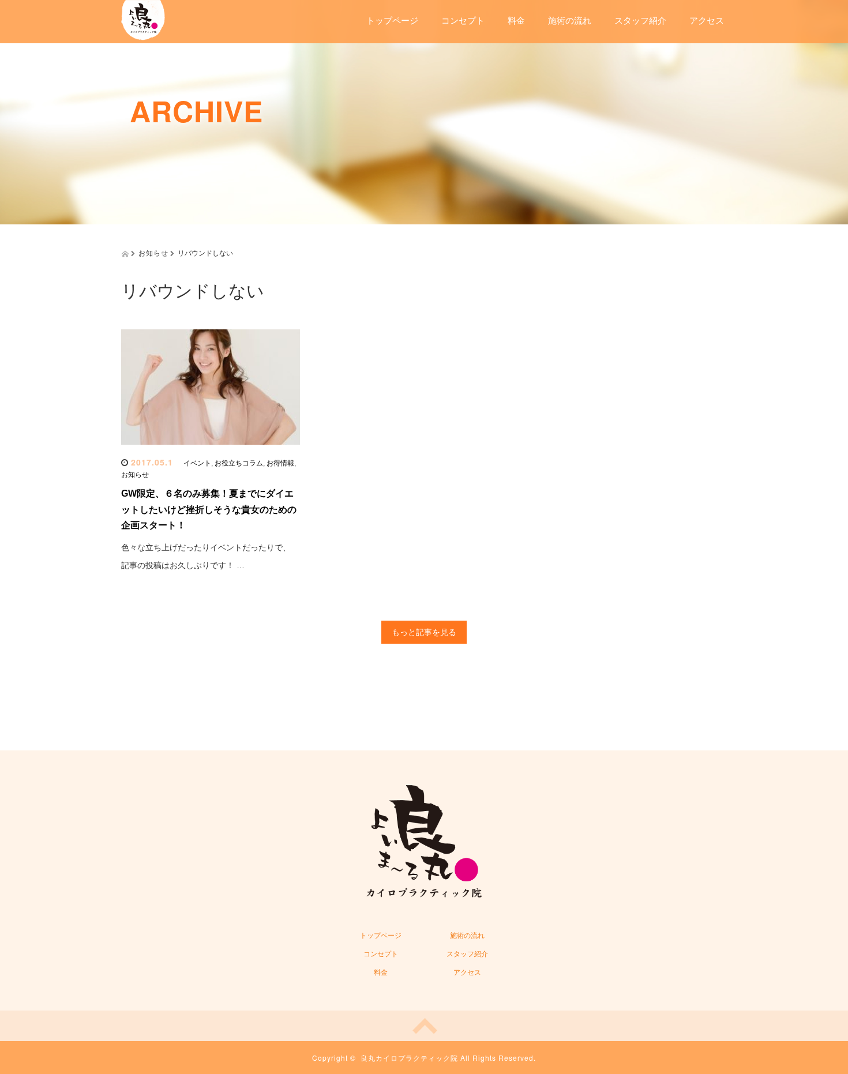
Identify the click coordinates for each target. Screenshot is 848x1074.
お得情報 (280, 463)
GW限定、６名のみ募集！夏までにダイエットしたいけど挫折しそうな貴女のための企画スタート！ (209, 509)
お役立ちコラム (239, 463)
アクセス (706, 20)
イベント (197, 463)
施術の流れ (569, 20)
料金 (516, 20)
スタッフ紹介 (640, 20)
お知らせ (135, 475)
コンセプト (463, 20)
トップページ (392, 20)
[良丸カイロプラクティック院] (143, 19)
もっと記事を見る (424, 632)
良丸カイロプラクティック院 (409, 1057)
